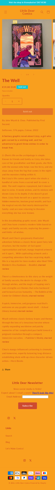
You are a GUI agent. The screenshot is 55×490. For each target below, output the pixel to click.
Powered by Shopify (38, 483)
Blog (8, 442)
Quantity (6, 95)
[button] (6, 12)
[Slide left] (21, 74)
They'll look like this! (43, 392)
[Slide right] (34, 74)
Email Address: (14, 396)
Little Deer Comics (23, 483)
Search (9, 436)
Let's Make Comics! (15, 448)
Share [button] (7, 369)
